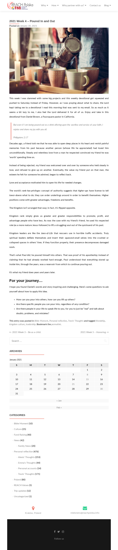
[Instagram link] (63, 531)
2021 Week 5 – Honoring (94, 332)
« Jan (59, 401)
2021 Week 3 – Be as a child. (25, 332)
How (54, 5)
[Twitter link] (58, 531)
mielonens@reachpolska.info (85, 513)
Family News (24, 446)
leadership (31, 324)
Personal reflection (58, 321)
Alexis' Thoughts (26, 457)
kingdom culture (17, 324)
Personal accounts (27, 468)
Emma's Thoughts (27, 463)
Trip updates (20, 491)
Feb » (59, 407)
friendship (100, 321)
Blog (106, 5)
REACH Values (21, 485)
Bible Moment (41, 321)
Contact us (95, 5)
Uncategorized (21, 496)
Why (43, 5)
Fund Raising (20, 435)
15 (87, 379)
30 (101, 389)
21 (73, 384)
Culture (18, 429)
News (17, 440)
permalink (56, 324)
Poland (17, 480)
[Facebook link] (54, 531)
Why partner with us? (73, 5)
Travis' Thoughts (75, 321)
